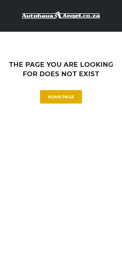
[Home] (61, 15)
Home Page (61, 96)
